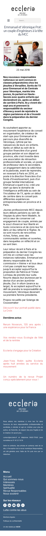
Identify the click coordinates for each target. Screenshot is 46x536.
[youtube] (14, 505)
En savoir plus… (17, 433)
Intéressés (9, 482)
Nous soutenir (11, 493)
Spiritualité (9, 487)
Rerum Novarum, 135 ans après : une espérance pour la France (23, 326)
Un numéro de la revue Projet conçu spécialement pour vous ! (23, 378)
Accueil (7, 476)
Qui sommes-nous (13, 479)
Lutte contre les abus (14, 510)
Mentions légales (9, 517)
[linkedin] (9, 505)
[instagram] (18, 505)
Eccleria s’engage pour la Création (22, 350)
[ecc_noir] (23, 3)
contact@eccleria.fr (10, 437)
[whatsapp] (23, 505)
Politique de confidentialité (12, 521)
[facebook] (5, 505)
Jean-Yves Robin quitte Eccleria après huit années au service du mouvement (23, 363)
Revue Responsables (14, 490)
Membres (8, 485)
